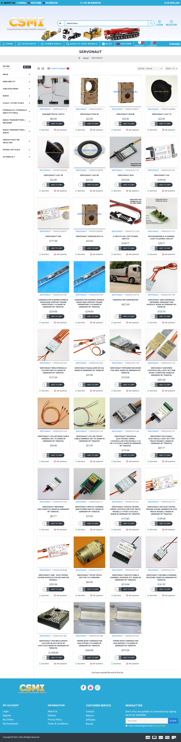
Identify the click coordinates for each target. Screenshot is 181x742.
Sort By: (141, 68)
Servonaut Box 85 (89, 114)
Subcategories (10, 89)
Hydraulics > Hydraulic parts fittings (15, 111)
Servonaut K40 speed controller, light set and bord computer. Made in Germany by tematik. (161, 371)
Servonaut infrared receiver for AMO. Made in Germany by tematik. (125, 370)
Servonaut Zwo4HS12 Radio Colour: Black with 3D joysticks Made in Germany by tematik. (53, 644)
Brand (86, 58)
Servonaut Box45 (125, 114)
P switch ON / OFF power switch (125, 237)
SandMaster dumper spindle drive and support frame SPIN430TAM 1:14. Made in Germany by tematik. (89, 303)
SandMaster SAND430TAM (125, 300)
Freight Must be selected (11, 141)
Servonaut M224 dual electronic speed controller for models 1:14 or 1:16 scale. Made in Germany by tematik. (125, 441)
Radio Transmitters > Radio (14, 131)
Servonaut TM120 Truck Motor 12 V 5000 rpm (89, 576)
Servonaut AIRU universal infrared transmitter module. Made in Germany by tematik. (161, 303)
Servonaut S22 (161, 175)
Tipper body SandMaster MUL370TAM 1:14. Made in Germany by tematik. (89, 643)
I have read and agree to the (146, 726)
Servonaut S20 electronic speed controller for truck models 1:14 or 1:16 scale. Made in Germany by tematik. (125, 510)
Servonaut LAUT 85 (53, 175)
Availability (9, 81)
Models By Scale (11, 150)
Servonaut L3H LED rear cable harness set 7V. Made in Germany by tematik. (53, 438)
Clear (28, 67)
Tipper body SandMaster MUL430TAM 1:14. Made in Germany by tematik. (125, 643)
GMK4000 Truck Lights (53, 114)
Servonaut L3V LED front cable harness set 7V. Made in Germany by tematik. (89, 438)
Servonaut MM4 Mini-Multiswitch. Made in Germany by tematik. (53, 509)
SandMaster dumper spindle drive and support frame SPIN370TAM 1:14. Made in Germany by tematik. (53, 303)
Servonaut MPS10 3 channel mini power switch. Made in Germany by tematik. (89, 509)
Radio (6, 96)
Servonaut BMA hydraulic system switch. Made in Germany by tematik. (53, 370)
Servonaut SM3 (53, 236)
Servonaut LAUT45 (89, 175)
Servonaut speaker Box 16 (89, 236)
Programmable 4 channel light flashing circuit (161, 237)
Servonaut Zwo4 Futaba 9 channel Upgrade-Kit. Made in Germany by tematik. (125, 577)
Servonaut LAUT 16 (161, 114)
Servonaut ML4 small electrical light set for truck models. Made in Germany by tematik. (161, 439)
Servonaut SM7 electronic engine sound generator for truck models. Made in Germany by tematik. (161, 510)
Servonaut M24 (125, 175)
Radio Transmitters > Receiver (14, 121)
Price (5, 74)
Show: (168, 68)
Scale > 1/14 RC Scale (13, 103)
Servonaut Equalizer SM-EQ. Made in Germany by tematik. (89, 369)
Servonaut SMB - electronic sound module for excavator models (53, 577)
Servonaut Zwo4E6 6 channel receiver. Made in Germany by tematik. (161, 577)
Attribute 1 (9, 157)
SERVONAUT (45, 109)
